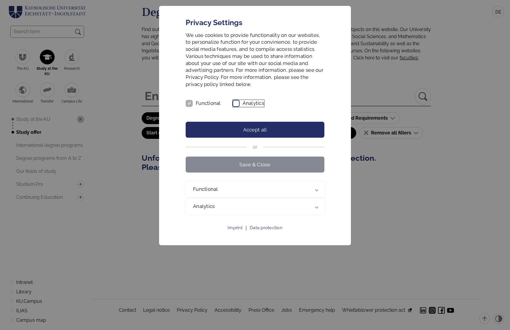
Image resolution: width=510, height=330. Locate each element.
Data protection (266, 227)
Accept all (255, 130)
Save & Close (254, 165)
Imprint (235, 227)
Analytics (253, 103)
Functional (208, 103)
